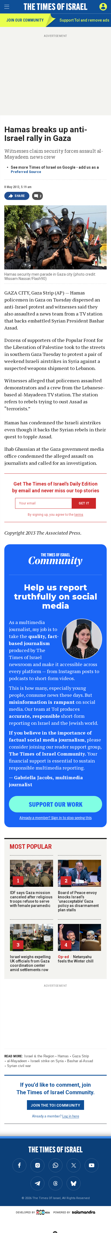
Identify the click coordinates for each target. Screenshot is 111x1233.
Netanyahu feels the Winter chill (75, 959)
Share (20, 196)
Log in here (70, 1116)
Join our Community (25, 20)
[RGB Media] (44, 1212)
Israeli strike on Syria (47, 1061)
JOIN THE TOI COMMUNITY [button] (55, 1105)
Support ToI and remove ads (84, 20)
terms (78, 515)
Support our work (55, 804)
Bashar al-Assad (80, 1061)
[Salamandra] (83, 1212)
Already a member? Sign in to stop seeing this (55, 817)
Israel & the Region (39, 1056)
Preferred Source (26, 172)
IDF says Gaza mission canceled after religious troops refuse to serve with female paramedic (31, 899)
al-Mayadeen (17, 1061)
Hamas (63, 1056)
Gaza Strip (80, 1056)
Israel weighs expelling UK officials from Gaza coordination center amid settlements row (30, 963)
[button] (103, 7)
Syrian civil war (19, 1066)
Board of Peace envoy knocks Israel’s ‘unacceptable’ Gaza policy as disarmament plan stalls (78, 901)
